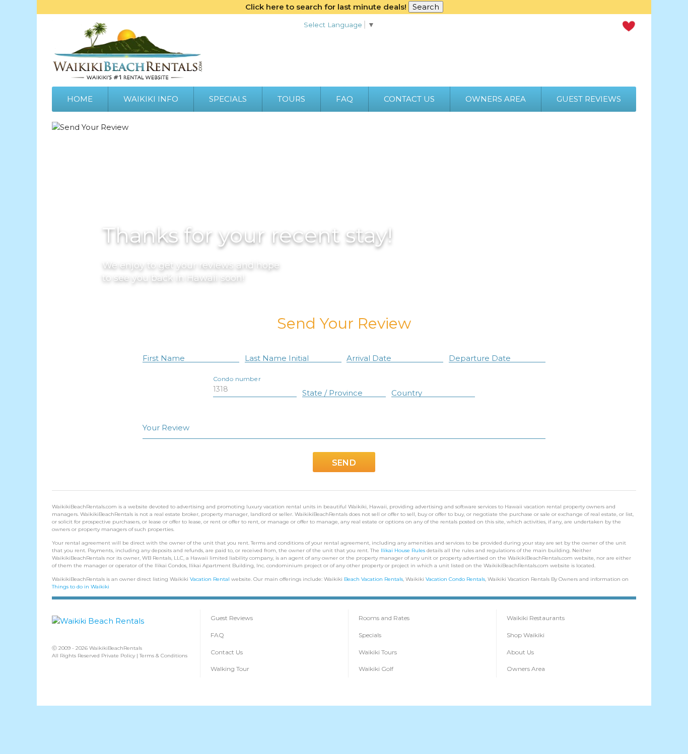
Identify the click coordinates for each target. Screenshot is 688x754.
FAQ (344, 99)
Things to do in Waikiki (80, 586)
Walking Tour (230, 668)
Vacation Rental (210, 579)
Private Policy (118, 655)
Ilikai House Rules (403, 550)
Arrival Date (369, 358)
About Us (520, 652)
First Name (164, 358)
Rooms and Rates (384, 618)
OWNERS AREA (495, 99)
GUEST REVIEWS (589, 99)
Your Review (166, 427)
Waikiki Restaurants (536, 618)
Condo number (236, 379)
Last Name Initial (277, 358)
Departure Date (480, 358)
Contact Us (227, 652)
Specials (370, 635)
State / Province (332, 393)
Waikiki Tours (378, 652)
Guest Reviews (232, 618)
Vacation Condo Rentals (455, 579)
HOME (80, 99)
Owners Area (526, 668)
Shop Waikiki (525, 635)
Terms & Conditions (163, 655)
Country (406, 393)
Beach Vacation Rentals (373, 579)
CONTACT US (409, 99)
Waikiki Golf (376, 668)
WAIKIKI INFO (150, 99)
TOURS (291, 99)
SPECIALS (228, 99)
